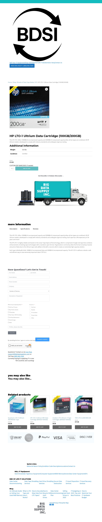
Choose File (12, 332)
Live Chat (29, 352)
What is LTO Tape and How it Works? (27, 494)
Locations (65, 466)
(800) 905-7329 (19, 356)
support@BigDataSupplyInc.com (19, 354)
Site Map (66, 503)
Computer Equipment (48, 474)
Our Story (51, 63)
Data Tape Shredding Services (31, 482)
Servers (66, 474)
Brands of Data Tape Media (25, 82)
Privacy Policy (58, 503)
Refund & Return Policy (34, 466)
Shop (14, 82)
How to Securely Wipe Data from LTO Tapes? (37, 493)
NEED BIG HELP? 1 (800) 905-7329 (22, 66)
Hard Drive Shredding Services (46, 482)
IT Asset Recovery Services (85, 482)
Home (10, 82)
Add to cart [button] (17, 427)
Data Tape (25, 474)
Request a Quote (42, 339)
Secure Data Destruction (58, 482)
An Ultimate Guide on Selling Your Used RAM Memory (16, 493)
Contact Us (58, 63)
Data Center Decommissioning (16, 482)
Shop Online (29, 63)
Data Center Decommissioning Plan (57, 493)
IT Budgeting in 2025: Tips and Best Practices (76, 493)
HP (36, 82)
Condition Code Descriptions (52, 466)
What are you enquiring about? (15, 304)
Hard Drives (18, 474)
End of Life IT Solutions (40, 63)
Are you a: (31, 304)
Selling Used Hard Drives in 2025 (66, 494)
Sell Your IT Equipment (17, 63)
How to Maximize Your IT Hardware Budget (87, 494)
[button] (46, 89)
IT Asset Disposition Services (72, 482)
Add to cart (26, 168)
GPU (86, 474)
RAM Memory (59, 474)
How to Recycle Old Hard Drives (47, 494)
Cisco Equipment (35, 474)
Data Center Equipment (77, 474)
